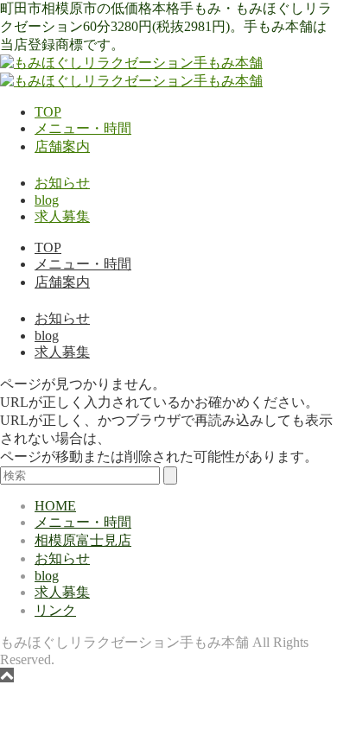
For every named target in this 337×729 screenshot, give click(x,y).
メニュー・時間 (83, 128)
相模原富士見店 (83, 540)
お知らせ (62, 182)
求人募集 (62, 216)
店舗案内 (62, 146)
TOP (48, 112)
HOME (55, 505)
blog (47, 200)
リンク (55, 610)
